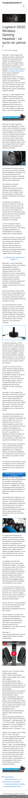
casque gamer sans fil (17, 71)
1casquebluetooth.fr (12, 3)
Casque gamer (9, 777)
